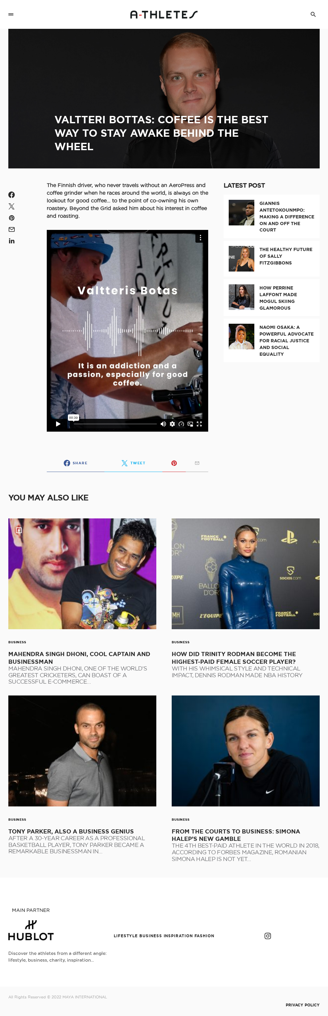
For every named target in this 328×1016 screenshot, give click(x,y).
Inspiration (178, 936)
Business (17, 642)
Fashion (204, 936)
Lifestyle (126, 936)
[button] (10, 14)
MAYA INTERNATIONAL (84, 997)
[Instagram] (268, 936)
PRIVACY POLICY (303, 1005)
